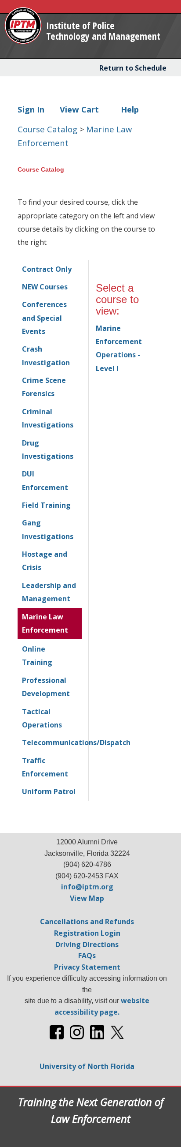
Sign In (31, 109)
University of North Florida (87, 1066)
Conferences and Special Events (44, 318)
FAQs (87, 955)
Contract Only (47, 269)
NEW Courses (45, 287)
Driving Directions (87, 944)
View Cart (79, 109)
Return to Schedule (133, 68)
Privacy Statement (87, 967)
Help (130, 109)
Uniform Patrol (49, 791)
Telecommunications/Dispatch (76, 742)
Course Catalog (49, 129)
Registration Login (87, 933)
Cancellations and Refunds (87, 921)
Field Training (46, 505)
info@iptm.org (87, 887)
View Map (87, 898)
